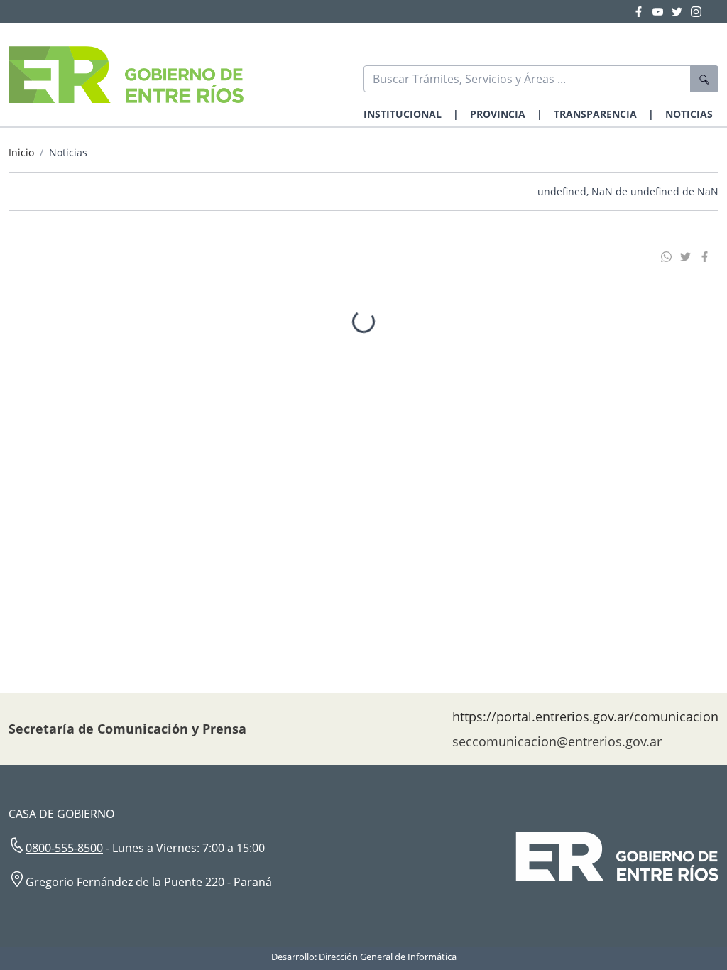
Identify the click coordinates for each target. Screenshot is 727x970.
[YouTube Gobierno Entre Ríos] (662, 11)
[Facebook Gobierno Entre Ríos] (642, 11)
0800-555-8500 (64, 848)
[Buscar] (704, 78)
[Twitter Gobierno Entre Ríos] (681, 11)
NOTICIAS (689, 114)
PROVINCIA (497, 114)
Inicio (21, 152)
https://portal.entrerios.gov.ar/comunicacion (585, 716)
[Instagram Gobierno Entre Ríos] (696, 11)
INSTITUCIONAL (403, 114)
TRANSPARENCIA (595, 114)
